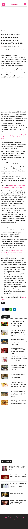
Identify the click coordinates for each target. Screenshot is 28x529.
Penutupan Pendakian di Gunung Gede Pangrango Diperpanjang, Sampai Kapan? (17, 393)
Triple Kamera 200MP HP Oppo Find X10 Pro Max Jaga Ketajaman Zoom (18, 468)
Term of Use (5, 518)
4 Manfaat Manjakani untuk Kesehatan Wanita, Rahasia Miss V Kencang (18, 358)
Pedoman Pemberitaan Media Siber (17, 518)
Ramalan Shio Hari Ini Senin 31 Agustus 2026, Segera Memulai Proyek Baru (18, 476)
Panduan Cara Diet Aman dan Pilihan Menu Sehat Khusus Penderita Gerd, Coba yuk (17, 333)
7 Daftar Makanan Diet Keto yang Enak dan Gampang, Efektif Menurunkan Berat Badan (17, 324)
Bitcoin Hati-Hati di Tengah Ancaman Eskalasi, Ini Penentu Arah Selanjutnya (18, 401)
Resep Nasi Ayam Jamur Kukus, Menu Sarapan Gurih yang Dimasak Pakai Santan (12, 253)
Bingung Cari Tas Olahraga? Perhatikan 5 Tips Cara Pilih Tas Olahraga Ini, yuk (13, 137)
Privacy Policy (14, 519)
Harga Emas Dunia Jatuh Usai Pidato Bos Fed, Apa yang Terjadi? (17, 493)
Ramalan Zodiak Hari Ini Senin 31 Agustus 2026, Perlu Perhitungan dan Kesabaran (18, 502)
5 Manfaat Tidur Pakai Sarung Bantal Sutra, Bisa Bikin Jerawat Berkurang (18, 384)
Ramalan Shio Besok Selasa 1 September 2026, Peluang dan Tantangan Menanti (18, 350)
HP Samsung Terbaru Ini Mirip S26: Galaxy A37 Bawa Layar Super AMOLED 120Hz (18, 485)
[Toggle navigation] (3, 4)
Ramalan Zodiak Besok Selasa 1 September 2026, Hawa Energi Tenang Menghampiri (18, 341)
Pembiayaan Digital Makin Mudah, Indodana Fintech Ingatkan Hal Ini (18, 375)
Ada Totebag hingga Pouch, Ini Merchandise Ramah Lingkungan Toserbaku (18, 367)
